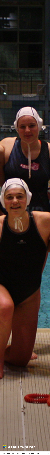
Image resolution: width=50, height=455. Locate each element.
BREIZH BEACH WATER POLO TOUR (28, 453)
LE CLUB (13, 453)
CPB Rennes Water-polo (21, 447)
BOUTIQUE (18, 453)
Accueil (4, 453)
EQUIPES (8, 453)
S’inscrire (37, 453)
